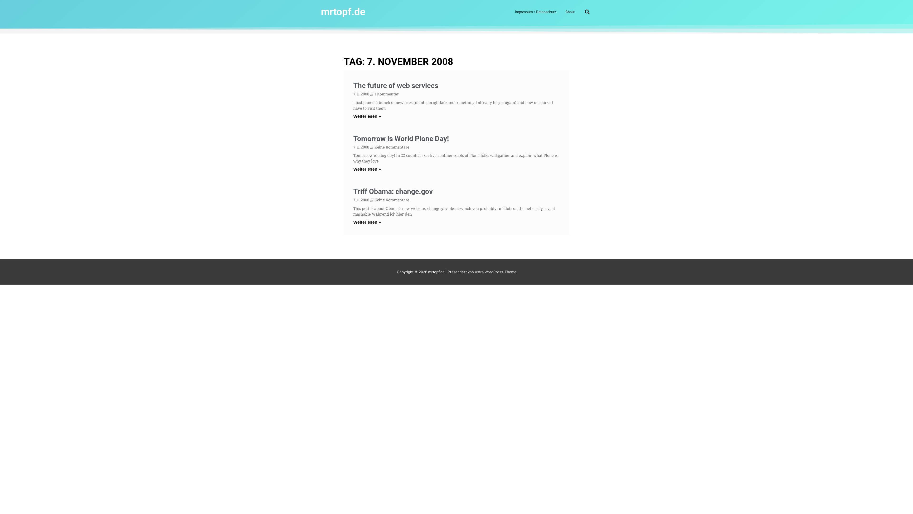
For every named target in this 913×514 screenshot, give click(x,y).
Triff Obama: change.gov (393, 191)
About (570, 12)
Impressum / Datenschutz (535, 12)
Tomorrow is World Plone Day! (401, 138)
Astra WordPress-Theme (495, 272)
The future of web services (395, 85)
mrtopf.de (343, 12)
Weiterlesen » (367, 116)
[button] (587, 12)
